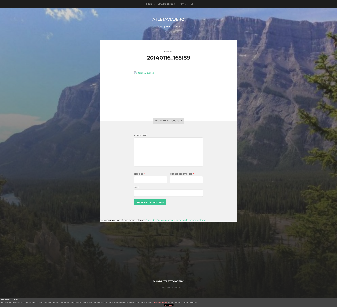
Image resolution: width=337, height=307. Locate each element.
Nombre (139, 174)
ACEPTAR (168, 305)
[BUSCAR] (192, 4)
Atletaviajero (168, 19)
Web (136, 187)
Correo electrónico (182, 174)
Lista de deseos (166, 4)
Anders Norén (173, 288)
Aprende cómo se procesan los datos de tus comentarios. (176, 220)
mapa (183, 4)
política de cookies (160, 303)
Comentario (140, 135)
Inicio (149, 4)
